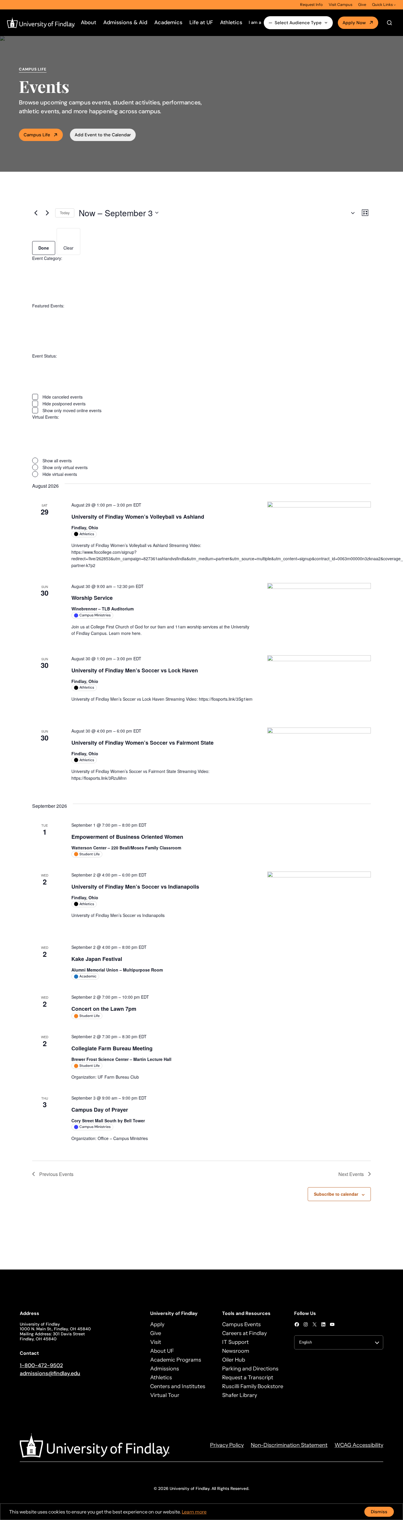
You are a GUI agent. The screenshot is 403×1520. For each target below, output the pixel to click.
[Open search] (389, 22)
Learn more (194, 1512)
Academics (168, 22)
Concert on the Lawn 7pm (103, 1009)
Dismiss (379, 1512)
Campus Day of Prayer (99, 1109)
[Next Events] (47, 212)
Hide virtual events (59, 474)
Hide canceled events (62, 397)
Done (43, 248)
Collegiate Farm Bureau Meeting (112, 1048)
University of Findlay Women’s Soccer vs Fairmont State (142, 742)
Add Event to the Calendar (103, 135)
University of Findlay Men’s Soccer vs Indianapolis (135, 886)
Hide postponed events (64, 404)
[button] (350, 213)
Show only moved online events (71, 410)
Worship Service (92, 598)
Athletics (231, 22)
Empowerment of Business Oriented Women (127, 837)
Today (65, 212)
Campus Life (37, 135)
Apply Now (354, 23)
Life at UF (201, 22)
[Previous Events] (35, 212)
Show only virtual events (65, 467)
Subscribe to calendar (336, 1194)
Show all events (57, 460)
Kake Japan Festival (96, 959)
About (88, 22)
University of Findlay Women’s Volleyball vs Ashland (137, 516)
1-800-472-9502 (41, 1365)
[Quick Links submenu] (395, 5)
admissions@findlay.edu (50, 1373)
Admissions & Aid (125, 22)
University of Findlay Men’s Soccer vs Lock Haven (134, 670)
